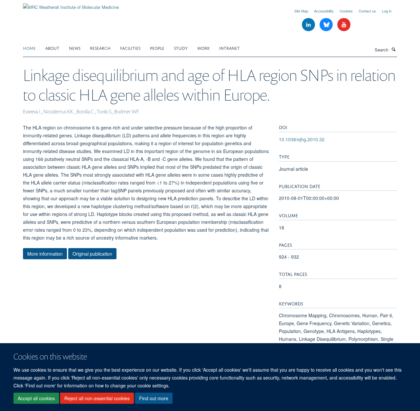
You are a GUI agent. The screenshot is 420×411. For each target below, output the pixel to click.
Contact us (367, 10)
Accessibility (324, 10)
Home (29, 48)
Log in (386, 10)
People (157, 48)
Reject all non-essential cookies (97, 398)
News (74, 48)
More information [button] (45, 253)
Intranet (229, 48)
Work (203, 48)
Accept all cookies (36, 398)
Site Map (301, 10)
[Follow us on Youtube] (343, 25)
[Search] (393, 49)
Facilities (130, 48)
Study (181, 48)
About (52, 48)
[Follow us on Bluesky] (327, 25)
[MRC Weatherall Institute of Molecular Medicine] (71, 5)
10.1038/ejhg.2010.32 (302, 139)
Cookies (346, 10)
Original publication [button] (92, 253)
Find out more (153, 398)
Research (100, 48)
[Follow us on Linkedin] (309, 25)
